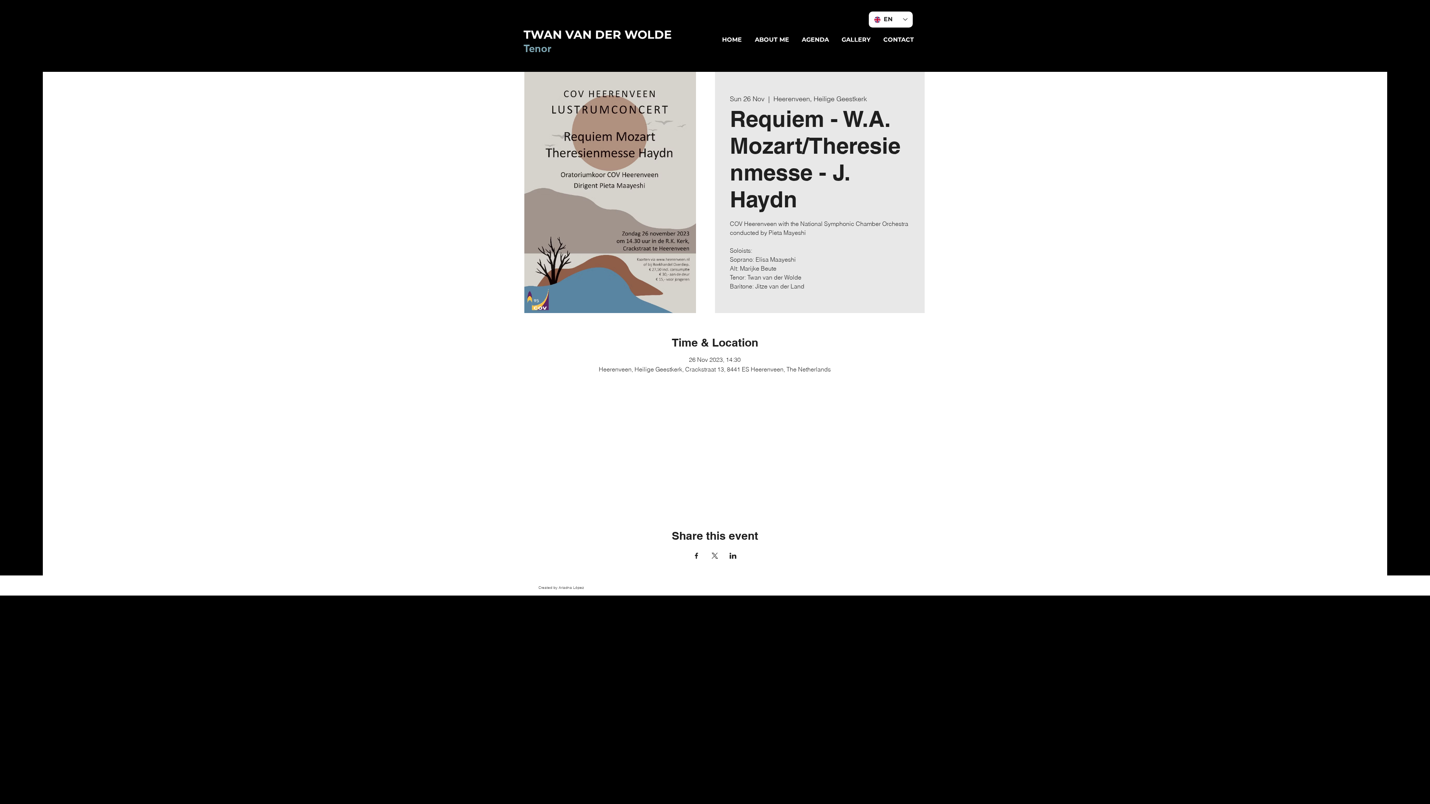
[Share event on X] (714, 556)
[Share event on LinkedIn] (733, 556)
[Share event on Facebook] (696, 556)
